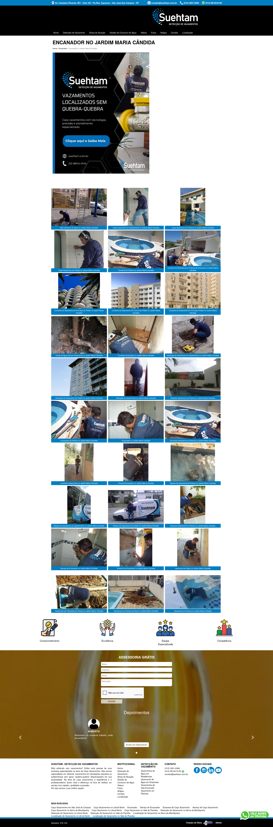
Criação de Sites (194, 822)
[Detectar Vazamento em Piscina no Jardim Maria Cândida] (193, 379)
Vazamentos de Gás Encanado (148, 786)
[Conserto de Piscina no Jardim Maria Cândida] (136, 251)
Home (56, 32)
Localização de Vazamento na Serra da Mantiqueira (156, 813)
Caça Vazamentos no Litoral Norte (109, 807)
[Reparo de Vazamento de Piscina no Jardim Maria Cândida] (193, 464)
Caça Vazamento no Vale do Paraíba (141, 810)
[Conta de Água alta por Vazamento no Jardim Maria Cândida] (79, 336)
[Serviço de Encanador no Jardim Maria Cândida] (79, 549)
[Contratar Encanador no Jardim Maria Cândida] (136, 336)
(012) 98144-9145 (213, 2)
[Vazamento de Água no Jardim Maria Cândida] (193, 549)
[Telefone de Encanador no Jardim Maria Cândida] (136, 549)
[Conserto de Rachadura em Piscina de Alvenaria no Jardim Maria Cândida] (193, 251)
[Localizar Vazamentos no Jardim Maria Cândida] (79, 464)
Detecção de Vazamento (74, 32)
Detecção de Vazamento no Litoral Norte (69, 813)
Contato (174, 32)
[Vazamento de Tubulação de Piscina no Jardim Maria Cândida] (79, 592)
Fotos (153, 32)
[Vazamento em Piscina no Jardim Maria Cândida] (193, 592)
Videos (144, 32)
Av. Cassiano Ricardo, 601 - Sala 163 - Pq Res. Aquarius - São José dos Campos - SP (96, 2)
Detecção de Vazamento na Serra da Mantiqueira (183, 810)
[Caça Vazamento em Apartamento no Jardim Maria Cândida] (136, 209)
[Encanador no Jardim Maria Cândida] (136, 422)
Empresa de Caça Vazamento (176, 807)
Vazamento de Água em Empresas (150, 781)
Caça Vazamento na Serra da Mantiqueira (70, 810)
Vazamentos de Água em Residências (148, 773)
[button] (20, 737)
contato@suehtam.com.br (164, 2)
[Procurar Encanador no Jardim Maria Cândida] (136, 464)
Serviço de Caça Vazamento (205, 807)
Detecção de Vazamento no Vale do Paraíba (110, 813)
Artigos (163, 32)
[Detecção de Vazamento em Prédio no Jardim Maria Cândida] (79, 379)
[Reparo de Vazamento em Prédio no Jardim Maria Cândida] (136, 507)
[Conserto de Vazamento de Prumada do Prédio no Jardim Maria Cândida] (79, 294)
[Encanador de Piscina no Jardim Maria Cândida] (79, 422)
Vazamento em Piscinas (147, 792)
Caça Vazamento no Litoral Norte (107, 810)
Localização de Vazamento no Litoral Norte (70, 815)
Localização (187, 32)
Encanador (63, 48)
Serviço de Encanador (150, 807)
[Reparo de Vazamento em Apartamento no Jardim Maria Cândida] (79, 507)
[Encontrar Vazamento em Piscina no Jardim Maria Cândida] (193, 422)
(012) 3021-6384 (191, 2)
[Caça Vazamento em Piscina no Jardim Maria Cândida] (193, 209)
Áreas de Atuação (97, 32)
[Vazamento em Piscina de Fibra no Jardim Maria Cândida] (136, 592)
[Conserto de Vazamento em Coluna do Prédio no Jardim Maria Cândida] (136, 294)
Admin (219, 822)
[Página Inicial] (101, 112)
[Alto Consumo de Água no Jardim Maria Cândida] (79, 209)
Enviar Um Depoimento (136, 744)
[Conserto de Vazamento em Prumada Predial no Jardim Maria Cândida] (193, 294)
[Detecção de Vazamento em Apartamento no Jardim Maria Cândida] (193, 336)
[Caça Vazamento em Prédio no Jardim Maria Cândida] (79, 251)
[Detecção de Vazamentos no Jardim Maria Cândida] (136, 379)
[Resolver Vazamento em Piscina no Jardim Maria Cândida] (193, 507)
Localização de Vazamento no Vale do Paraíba (114, 815)
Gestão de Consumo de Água (123, 32)
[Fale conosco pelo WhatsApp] (254, 815)
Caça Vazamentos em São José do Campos (71, 807)
